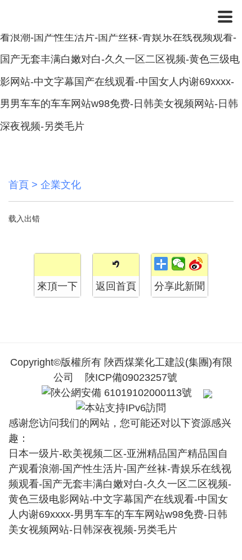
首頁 (18, 184)
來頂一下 (57, 286)
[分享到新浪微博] (196, 263)
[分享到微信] (179, 263)
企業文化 (61, 184)
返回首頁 (116, 286)
